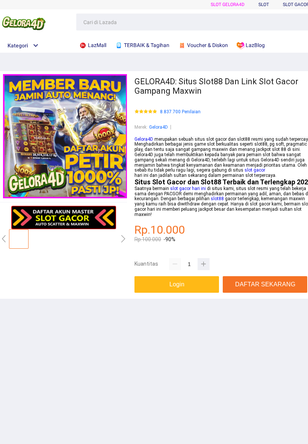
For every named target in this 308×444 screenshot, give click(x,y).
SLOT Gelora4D (228, 4)
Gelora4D (158, 127)
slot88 (217, 198)
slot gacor (255, 170)
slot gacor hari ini (188, 188)
